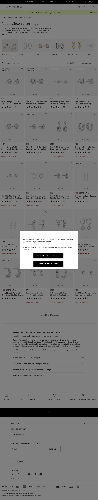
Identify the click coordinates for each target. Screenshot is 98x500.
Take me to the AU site (48, 256)
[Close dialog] (74, 233)
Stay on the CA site (48, 264)
